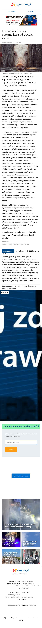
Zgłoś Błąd (11, 11)
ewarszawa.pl (21, 618)
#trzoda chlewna (9, 288)
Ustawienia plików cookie (13, 597)
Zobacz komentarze (21, 476)
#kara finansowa (29, 286)
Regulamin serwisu (27, 597)
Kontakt (31, 11)
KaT (7, 242)
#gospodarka (7, 286)
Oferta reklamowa (15, 592)
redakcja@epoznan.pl (14, 605)
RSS (19, 599)
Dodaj (11, 449)
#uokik (18, 286)
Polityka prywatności (14, 595)
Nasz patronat (26, 592)
